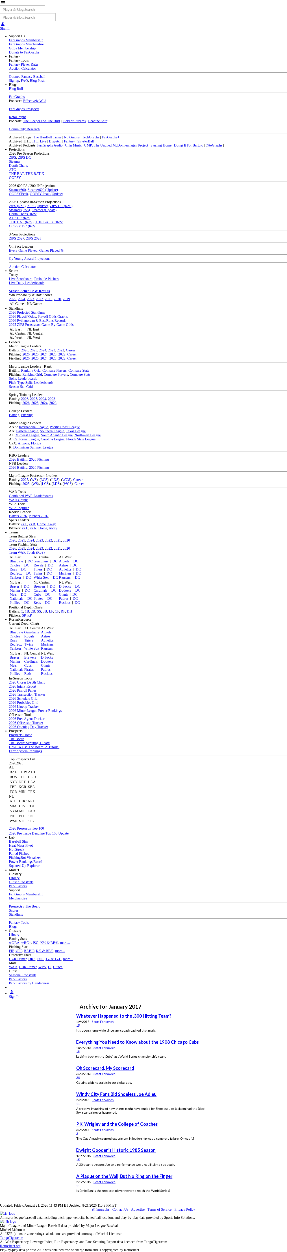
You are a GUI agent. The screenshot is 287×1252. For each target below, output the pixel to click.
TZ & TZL (53, 959)
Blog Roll (16, 89)
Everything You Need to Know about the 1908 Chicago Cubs (137, 1042)
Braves (15, 586)
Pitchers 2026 (38, 516)
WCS (66, 480)
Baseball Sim (18, 841)
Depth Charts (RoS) (23, 214)
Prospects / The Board (24, 906)
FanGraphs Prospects (24, 109)
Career (70, 350)
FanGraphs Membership (26, 40)
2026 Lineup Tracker (24, 706)
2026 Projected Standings (27, 312)
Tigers (38, 569)
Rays (13, 569)
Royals (38, 565)
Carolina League (52, 439)
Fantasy (69, 141)
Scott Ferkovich (103, 1021)
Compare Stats (78, 370)
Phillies (15, 602)
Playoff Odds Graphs (53, 316)
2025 (12, 299)
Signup (14, 80)
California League (26, 439)
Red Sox (16, 573)
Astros (63, 565)
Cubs (37, 594)
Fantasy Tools (19, 922)
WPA (42, 967)
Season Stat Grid (21, 386)
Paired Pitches (19, 853)
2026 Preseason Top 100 (26, 828)
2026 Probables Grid (23, 702)
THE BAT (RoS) (21, 222)
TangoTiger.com (11, 1238)
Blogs (13, 926)
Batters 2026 (18, 516)
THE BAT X (35, 173)
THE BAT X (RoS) (49, 222)
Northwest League (87, 435)
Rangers (65, 577)
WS (34, 480)
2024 (21, 299)
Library (14, 878)
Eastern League (27, 431)
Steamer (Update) (44, 210)
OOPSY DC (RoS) (22, 226)
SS (39, 611)
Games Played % (51, 250)
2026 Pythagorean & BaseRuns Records (37, 320)
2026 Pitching (39, 459)
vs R (32, 524)
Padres (63, 598)
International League (33, 427)
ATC (12, 169)
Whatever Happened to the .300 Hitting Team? (124, 1016)
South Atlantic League (57, 435)
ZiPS (12, 157)
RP (29, 615)
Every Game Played (23, 250)
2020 (57, 299)
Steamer (14, 161)
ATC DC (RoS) (20, 218)
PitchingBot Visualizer (25, 857)
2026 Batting (18, 459)
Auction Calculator (22, 68)
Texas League (76, 431)
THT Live (39, 141)
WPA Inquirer (19, 508)
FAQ (24, 80)
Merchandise (18, 898)
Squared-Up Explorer (24, 866)
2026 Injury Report (22, 686)
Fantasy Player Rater (23, 64)
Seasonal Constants (22, 975)
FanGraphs (17, 97)
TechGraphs (90, 137)
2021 (48, 299)
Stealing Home (161, 145)
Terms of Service (160, 1209)
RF (63, 611)
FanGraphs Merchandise (26, 44)
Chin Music (73, 145)
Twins (38, 573)
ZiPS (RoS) (17, 206)
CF (57, 611)
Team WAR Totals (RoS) (27, 552)
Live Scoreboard (21, 279)
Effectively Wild (34, 101)
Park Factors (18, 886)
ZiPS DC (24, 157)
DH (69, 611)
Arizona (23, 443)
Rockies (64, 602)
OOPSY (15, 178)
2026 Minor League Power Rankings (35, 711)
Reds (37, 602)
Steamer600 (17, 190)
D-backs (65, 586)
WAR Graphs (18, 500)
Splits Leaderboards (23, 378)
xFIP (18, 951)
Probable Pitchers (46, 279)
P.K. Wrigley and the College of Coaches (117, 1124)
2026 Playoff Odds (22, 316)
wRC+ (26, 943)
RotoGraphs (17, 117)
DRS (31, 959)
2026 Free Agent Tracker (26, 719)
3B (45, 611)
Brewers (40, 586)
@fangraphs (100, 1209)
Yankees (16, 577)
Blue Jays (16, 561)
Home (41, 524)
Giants (63, 594)
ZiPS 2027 (16, 238)
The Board (16, 739)
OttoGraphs (214, 145)
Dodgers (65, 590)
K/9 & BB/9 (44, 951)
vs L (24, 524)
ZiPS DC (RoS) (61, 206)
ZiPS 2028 (33, 238)
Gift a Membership (22, 48)
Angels (64, 561)
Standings (16, 914)
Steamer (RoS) (19, 210)
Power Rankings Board (25, 862)
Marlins (15, 590)
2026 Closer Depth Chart (27, 682)
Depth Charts (18, 165)
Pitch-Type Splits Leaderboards (31, 382)
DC (30, 561)
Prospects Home (20, 735)
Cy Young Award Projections (29, 258)
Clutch (58, 967)
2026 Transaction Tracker (27, 694)
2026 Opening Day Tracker (28, 727)
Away (51, 524)
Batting (14, 415)
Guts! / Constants (21, 882)
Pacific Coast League (65, 427)
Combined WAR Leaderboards (31, 496)
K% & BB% (49, 943)
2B (33, 611)
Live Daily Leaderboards (26, 283)
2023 (30, 299)
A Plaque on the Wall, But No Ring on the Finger (124, 1176)
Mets (13, 594)
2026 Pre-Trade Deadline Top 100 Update (39, 833)
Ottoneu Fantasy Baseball (27, 76)
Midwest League (27, 435)
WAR (13, 967)
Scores (13, 910)
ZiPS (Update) (37, 206)
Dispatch (55, 141)
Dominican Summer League (33, 447)
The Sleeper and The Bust (41, 121)
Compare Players (54, 370)
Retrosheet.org (10, 1246)
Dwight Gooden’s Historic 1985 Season (116, 1150)
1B (27, 611)
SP (24, 615)
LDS (54, 480)
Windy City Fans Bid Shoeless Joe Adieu (116, 1094)
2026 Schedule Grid (23, 698)
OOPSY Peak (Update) (46, 194)
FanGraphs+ (111, 137)
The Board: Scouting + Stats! (29, 743)
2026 (24, 350)
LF (51, 611)
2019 (66, 299)
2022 (39, 299)
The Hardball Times (47, 137)
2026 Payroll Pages (22, 690)
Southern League (52, 431)
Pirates (38, 598)
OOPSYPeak (18, 194)
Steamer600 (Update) (43, 190)
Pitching (27, 415)
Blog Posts (37, 80)
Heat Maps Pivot (21, 845)
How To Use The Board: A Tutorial (34, 747)
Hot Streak (16, 849)
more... (65, 943)
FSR (40, 959)
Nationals (16, 598)
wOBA (14, 943)
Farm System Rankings (25, 751)
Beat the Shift (97, 121)
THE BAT (16, 173)
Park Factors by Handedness (29, 983)
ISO (36, 943)
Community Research (24, 129)
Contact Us (120, 1209)
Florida (36, 443)
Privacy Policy (184, 1209)
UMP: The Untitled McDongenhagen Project (116, 145)
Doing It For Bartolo (188, 145)
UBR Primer (28, 967)
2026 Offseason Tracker (26, 723)
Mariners (65, 573)
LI (49, 967)
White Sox (41, 577)
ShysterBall (85, 141)
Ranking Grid (31, 370)
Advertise (138, 1209)
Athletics (65, 569)
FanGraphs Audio (50, 145)
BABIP (29, 951)
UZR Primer (17, 959)
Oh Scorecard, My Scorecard (105, 1068)
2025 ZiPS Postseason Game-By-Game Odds (41, 324)
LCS (44, 480)
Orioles (15, 565)
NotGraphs (72, 137)
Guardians (41, 561)
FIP (11, 951)
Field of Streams (74, 121)
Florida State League (81, 439)
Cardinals (40, 590)
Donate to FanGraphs (24, 52)
